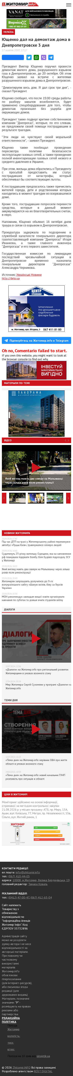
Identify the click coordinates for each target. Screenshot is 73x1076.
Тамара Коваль (38, 884)
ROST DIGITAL (43, 1071)
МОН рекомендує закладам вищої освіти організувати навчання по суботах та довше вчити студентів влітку (33, 598)
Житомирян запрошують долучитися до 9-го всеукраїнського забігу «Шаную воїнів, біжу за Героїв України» (32, 585)
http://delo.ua (11, 278)
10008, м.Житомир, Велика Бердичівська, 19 (41, 880)
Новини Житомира (17, 533)
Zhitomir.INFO (22, 1067)
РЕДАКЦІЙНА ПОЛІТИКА (11, 1020)
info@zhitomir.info (28, 872)
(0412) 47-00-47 (18, 897)
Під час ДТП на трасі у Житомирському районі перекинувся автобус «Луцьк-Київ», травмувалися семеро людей (36, 543)
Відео (8, 440)
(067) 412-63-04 (41, 897)
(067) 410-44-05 (19, 876)
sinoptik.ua (43, 1056)
